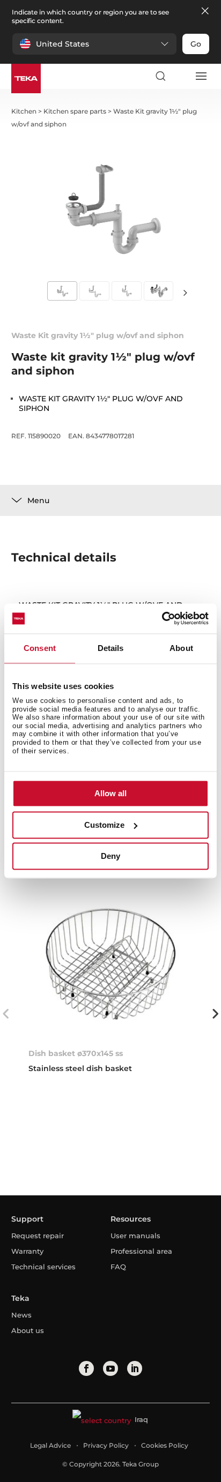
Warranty (27, 1251)
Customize (104, 824)
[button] (94, 44)
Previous (6, 1013)
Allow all (110, 793)
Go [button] (195, 44)
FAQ (118, 1266)
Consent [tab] (40, 648)
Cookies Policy (164, 1445)
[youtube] (110, 1368)
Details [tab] (111, 648)
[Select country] (180, 76)
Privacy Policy (106, 1445)
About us (27, 1330)
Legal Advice (50, 1445)
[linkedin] (134, 1368)
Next (185, 292)
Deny (110, 856)
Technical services (43, 1266)
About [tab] (181, 648)
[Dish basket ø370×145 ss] (110, 963)
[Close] (204, 11)
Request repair (37, 1235)
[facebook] (86, 1368)
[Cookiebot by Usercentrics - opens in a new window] (162, 618)
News (21, 1315)
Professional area (141, 1251)
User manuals (135, 1235)
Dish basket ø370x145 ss (75, 1053)
